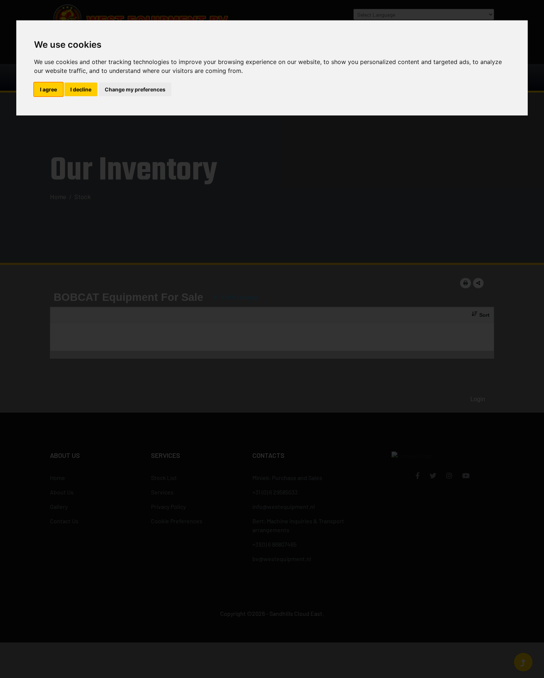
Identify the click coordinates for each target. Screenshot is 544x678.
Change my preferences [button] (135, 89)
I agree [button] (48, 89)
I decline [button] (80, 89)
